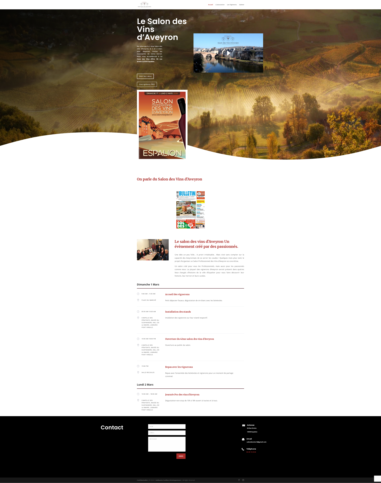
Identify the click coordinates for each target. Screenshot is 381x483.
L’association (220, 5)
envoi (181, 456)
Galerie (241, 5)
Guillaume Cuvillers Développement (168, 480)
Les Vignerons (232, 5)
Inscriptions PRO (147, 84)
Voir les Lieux (145, 76)
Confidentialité (142, 480)
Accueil (210, 5)
